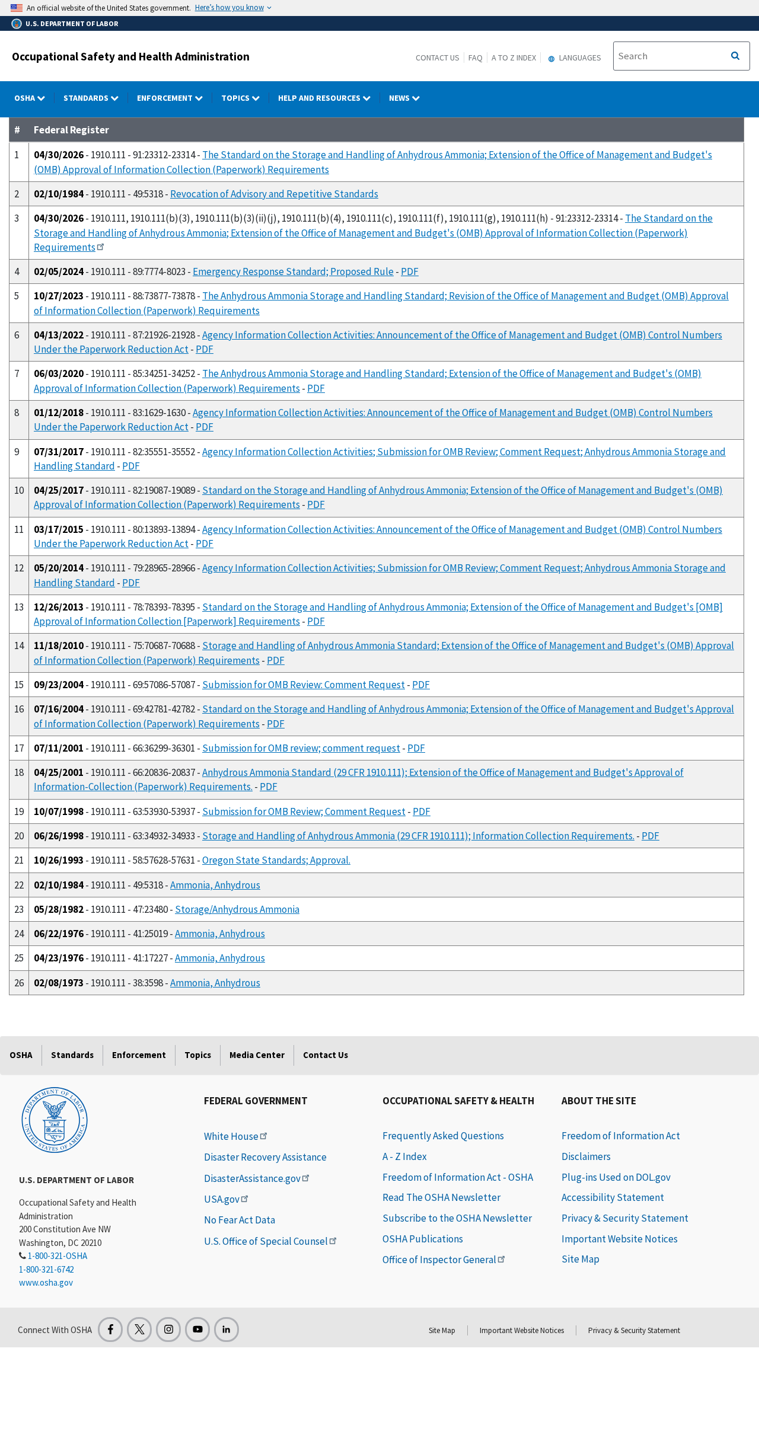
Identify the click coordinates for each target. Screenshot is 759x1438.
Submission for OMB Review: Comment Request (303, 684)
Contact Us (438, 57)
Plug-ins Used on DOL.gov (616, 1177)
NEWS (400, 97)
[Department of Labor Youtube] (197, 1329)
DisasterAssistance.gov (252, 1178)
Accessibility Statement (613, 1197)
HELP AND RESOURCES (320, 97)
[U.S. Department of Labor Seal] (54, 1119)
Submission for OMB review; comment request (301, 748)
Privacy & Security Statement (625, 1218)
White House (231, 1136)
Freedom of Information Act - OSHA (457, 1177)
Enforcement (165, 97)
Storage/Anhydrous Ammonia (237, 909)
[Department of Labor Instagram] (168, 1329)
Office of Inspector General (439, 1259)
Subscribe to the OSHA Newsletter (457, 1218)
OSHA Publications (422, 1238)
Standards (86, 97)
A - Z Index (404, 1156)
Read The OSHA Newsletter (441, 1197)
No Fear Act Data (239, 1219)
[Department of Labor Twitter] (139, 1329)
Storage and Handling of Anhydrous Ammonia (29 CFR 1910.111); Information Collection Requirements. (418, 835)
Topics (236, 97)
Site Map (580, 1259)
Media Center (257, 1054)
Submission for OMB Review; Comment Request (304, 811)
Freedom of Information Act (621, 1135)
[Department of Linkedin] (226, 1329)
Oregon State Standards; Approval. (276, 860)
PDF (410, 271)
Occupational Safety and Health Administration (131, 56)
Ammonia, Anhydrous (215, 884)
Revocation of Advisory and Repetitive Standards (274, 193)
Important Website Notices (620, 1238)
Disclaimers (586, 1156)
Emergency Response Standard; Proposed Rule (293, 271)
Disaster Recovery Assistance (265, 1157)
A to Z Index (514, 57)
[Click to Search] (735, 56)
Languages (579, 57)
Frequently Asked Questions (443, 1135)
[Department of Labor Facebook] (110, 1329)
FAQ (475, 57)
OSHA (25, 97)
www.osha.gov (46, 1282)
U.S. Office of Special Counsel (266, 1241)
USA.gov (222, 1199)
